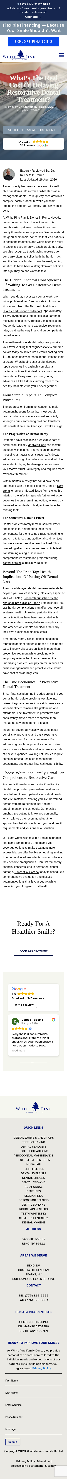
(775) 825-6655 (36, 1295)
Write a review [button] (24, 1005)
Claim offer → (33, 16)
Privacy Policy (41, 1368)
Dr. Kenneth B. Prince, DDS (36, 106)
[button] (33, 144)
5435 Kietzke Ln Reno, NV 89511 (33, 1241)
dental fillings (37, 445)
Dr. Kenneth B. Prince (33, 1322)
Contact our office (26, 872)
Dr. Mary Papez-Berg (33, 1326)
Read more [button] (18, 1050)
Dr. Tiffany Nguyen (33, 1331)
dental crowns (12, 562)
